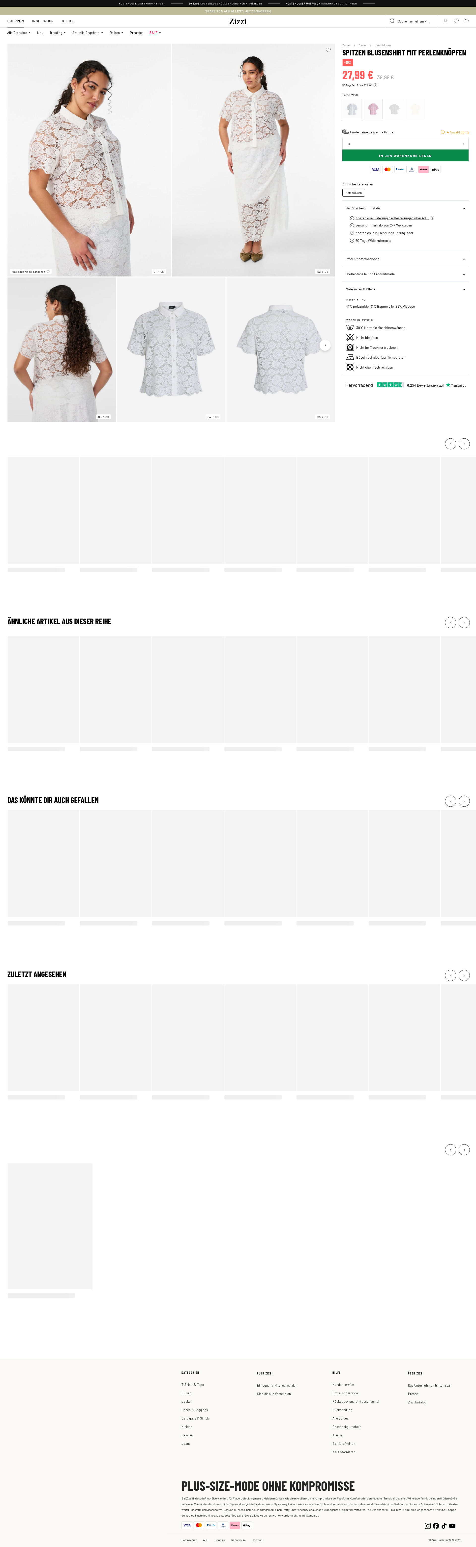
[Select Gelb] (415, 109)
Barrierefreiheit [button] (344, 1443)
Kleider (186, 1426)
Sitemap (257, 1540)
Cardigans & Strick (195, 1418)
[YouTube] (452, 1525)
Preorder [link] (136, 32)
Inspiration (43, 21)
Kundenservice (343, 1384)
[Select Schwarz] (394, 109)
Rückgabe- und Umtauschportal (355, 1401)
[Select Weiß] (352, 109)
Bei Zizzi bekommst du (363, 208)
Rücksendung (342, 1410)
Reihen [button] (115, 32)
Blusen (363, 45)
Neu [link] (40, 32)
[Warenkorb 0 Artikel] (466, 21)
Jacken (187, 1401)
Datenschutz (189, 1540)
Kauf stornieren (344, 1452)
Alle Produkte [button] (17, 32)
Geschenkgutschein (346, 1426)
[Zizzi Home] (238, 20)
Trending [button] (56, 32)
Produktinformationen (363, 258)
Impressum (238, 1540)
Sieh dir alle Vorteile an (274, 1394)
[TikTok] (444, 1525)
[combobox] (411, 21)
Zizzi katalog (417, 1402)
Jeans (185, 1443)
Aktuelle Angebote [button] (85, 32)
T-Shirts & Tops (192, 1384)
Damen (347, 45)
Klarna (337, 1435)
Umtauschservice (345, 1393)
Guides (68, 21)
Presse (413, 1394)
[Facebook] (436, 1525)
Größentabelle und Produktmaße (370, 274)
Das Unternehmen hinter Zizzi (429, 1385)
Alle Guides (340, 1418)
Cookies (220, 1540)
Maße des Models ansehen (28, 272)
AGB (205, 1540)
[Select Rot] (373, 109)
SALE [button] (153, 32)
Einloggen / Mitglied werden (277, 1385)
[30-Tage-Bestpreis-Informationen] (375, 85)
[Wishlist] (328, 50)
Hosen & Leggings (194, 1410)
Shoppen (15, 21)
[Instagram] (428, 1525)
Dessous (187, 1435)
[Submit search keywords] (392, 21)
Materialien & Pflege (360, 289)
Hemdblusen (383, 45)
